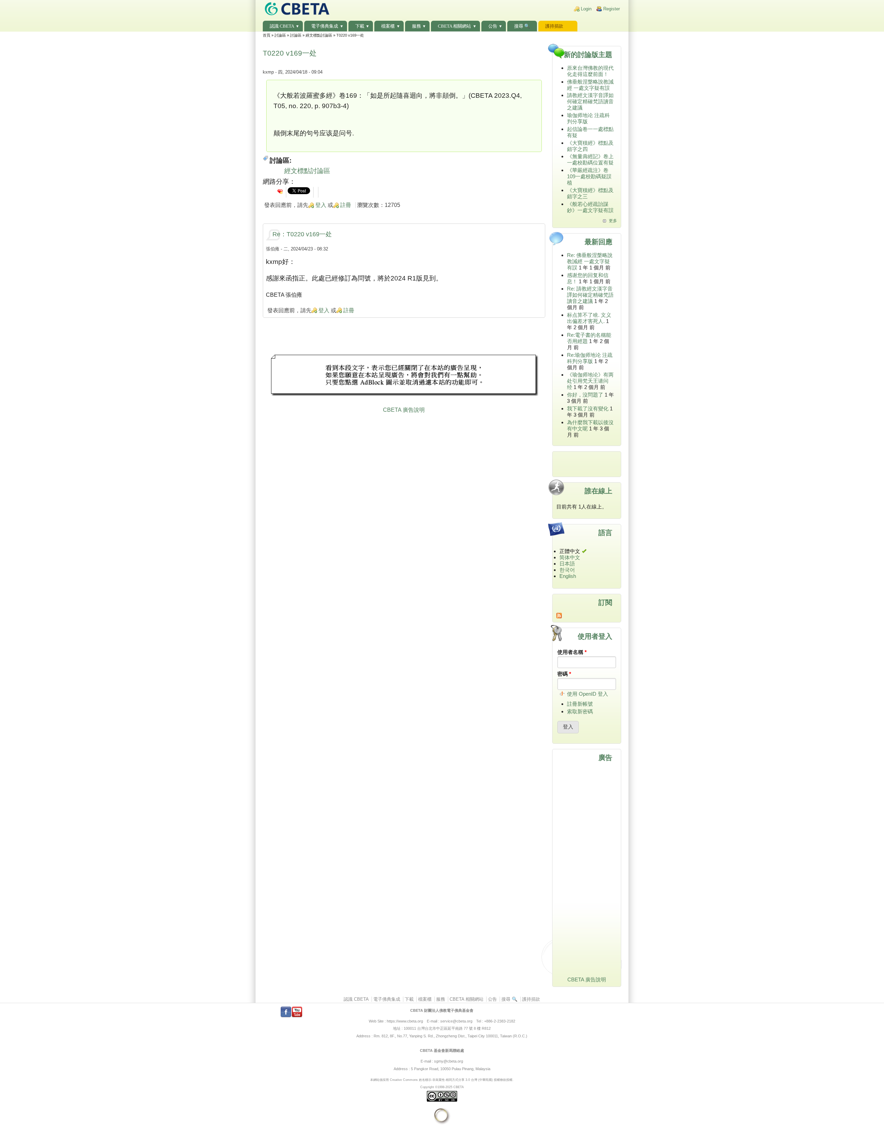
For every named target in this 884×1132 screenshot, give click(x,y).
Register (611, 8)
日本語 (567, 564)
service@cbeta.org (456, 1021)
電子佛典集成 (324, 26)
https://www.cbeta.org (405, 1021)
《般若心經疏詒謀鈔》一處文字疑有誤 (590, 207)
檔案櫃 (388, 26)
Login (586, 8)
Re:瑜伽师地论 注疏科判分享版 (590, 358)
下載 (359, 26)
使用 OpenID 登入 (587, 694)
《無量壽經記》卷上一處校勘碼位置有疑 (590, 159)
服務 (416, 26)
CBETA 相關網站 (454, 26)
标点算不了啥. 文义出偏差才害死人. (589, 318)
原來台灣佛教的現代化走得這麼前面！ (590, 71)
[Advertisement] (404, 376)
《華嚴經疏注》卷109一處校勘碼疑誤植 (589, 176)
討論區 (280, 35)
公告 (492, 26)
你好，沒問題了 (585, 395)
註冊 (345, 205)
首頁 (266, 35)
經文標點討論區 (319, 35)
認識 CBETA (282, 26)
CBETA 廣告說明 (404, 410)
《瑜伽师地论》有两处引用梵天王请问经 (590, 381)
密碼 (564, 674)
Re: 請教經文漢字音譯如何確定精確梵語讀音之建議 (590, 295)
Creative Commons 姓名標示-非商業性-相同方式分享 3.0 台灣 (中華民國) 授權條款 (448, 1080)
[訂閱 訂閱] (586, 615)
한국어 (567, 570)
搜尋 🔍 (522, 26)
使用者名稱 (572, 652)
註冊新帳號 (580, 704)
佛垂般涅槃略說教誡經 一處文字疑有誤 (590, 85)
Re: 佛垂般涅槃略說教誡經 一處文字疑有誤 (590, 261)
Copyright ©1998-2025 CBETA (442, 1087)
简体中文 (569, 557)
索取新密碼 (580, 711)
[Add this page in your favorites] (280, 191)
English (567, 576)
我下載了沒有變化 (587, 408)
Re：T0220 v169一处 (302, 234)
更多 (613, 220)
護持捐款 (554, 26)
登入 (320, 205)
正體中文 (569, 551)
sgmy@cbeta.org (448, 1061)
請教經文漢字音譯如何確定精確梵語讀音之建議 (590, 101)
